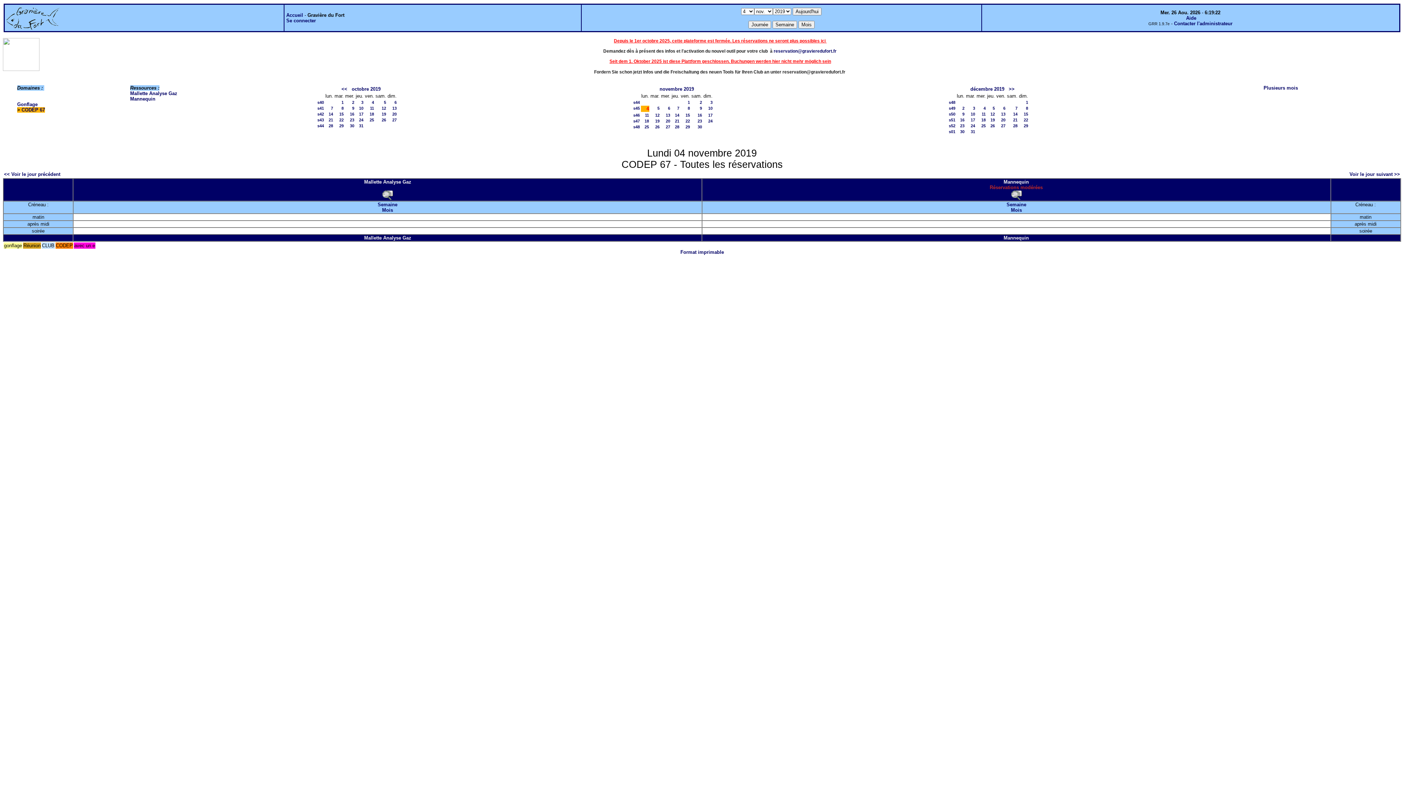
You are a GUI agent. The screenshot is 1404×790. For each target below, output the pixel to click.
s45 (636, 108)
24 (361, 120)
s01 (952, 131)
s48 (636, 127)
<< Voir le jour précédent (32, 174)
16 (352, 114)
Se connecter (301, 20)
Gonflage (27, 104)
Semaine (387, 204)
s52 (952, 126)
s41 (320, 108)
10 (361, 108)
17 (361, 114)
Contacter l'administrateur (1203, 23)
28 (331, 126)
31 (361, 126)
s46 (636, 115)
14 (331, 114)
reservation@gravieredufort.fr (805, 51)
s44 (320, 126)
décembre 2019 (987, 89)
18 (372, 114)
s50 (952, 114)
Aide (1191, 18)
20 (394, 114)
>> (1012, 89)
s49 (952, 108)
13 (394, 108)
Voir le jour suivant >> (1375, 174)
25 (372, 120)
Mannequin (142, 99)
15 (341, 114)
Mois (387, 210)
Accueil (294, 15)
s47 (636, 121)
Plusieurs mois (1281, 88)
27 (394, 120)
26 (384, 120)
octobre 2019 (366, 89)
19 (384, 114)
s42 (320, 114)
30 (352, 126)
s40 (320, 102)
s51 (952, 120)
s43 (320, 120)
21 (331, 120)
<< (344, 89)
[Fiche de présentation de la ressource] (387, 195)
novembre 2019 (677, 89)
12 (384, 108)
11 (372, 108)
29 (341, 126)
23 (352, 120)
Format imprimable (702, 252)
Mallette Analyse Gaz (153, 93)
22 (341, 120)
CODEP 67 (33, 110)
